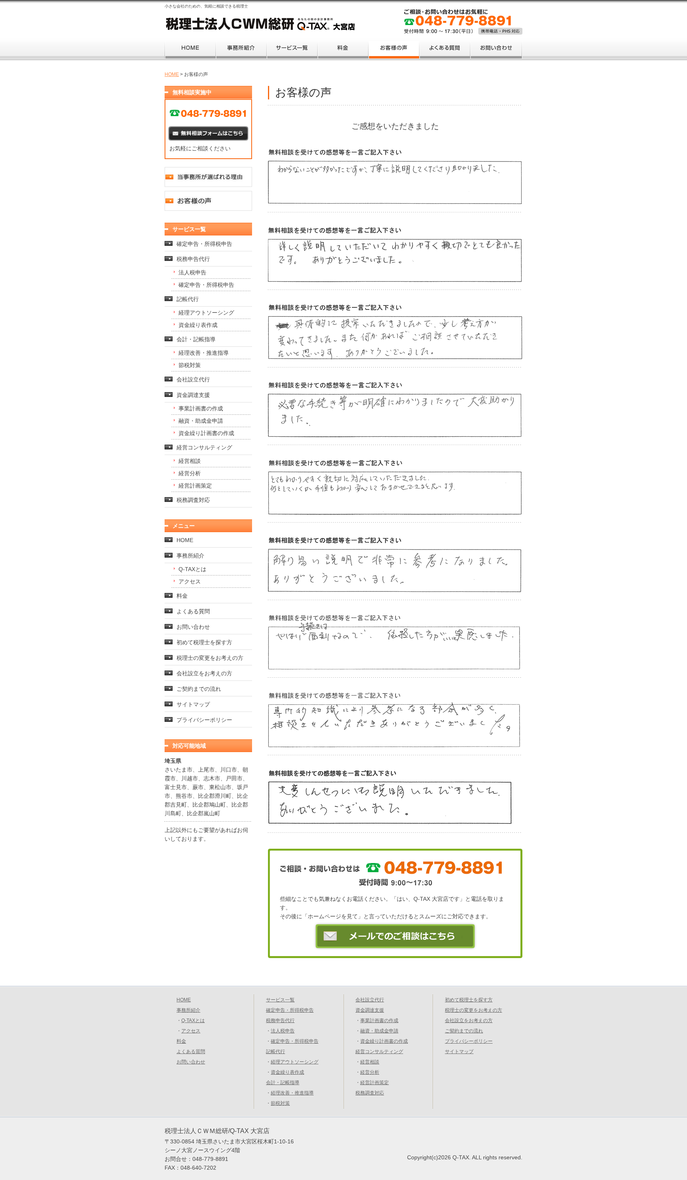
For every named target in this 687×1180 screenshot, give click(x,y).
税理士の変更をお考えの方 (210, 658)
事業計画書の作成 (201, 408)
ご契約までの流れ (199, 689)
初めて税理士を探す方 (204, 642)
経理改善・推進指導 (204, 353)
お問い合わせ (193, 627)
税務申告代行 (193, 259)
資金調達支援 (193, 395)
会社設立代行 (193, 379)
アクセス (190, 581)
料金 (182, 596)
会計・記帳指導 (196, 339)
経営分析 (190, 473)
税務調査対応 (193, 500)
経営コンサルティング (204, 447)
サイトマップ (193, 704)
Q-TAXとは (192, 569)
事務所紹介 (190, 555)
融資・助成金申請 (201, 421)
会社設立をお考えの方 (204, 673)
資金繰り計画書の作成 (206, 433)
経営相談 (190, 461)
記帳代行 (188, 299)
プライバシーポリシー (204, 720)
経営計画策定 (195, 485)
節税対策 (190, 365)
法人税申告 (192, 272)
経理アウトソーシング (206, 312)
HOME (172, 74)
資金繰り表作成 (198, 325)
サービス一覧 (280, 1000)
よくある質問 (193, 611)
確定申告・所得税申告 (204, 244)
